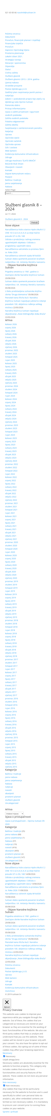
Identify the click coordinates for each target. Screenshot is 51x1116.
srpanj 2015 (10, 747)
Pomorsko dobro (12, 105)
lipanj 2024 (10, 405)
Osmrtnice (10, 991)
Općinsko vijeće (12, 137)
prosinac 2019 (11, 581)
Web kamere (11, 150)
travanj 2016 (10, 724)
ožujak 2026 (10, 340)
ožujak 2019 (10, 610)
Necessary (10, 1056)
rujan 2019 (10, 591)
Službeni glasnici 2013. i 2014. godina (22, 79)
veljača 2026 (10, 344)
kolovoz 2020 (11, 555)
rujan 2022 (10, 474)
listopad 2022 (11, 470)
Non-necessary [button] (9, 1082)
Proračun (9, 46)
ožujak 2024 (10, 415)
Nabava (8, 186)
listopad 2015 (11, 740)
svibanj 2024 (11, 409)
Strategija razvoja (13, 59)
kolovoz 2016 (11, 711)
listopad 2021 (11, 509)
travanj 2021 (10, 529)
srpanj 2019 (10, 597)
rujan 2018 (10, 630)
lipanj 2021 (10, 522)
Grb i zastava (11, 147)
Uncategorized (11, 803)
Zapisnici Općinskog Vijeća (17, 50)
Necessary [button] (7, 1053)
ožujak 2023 (10, 454)
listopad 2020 (11, 548)
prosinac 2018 (11, 620)
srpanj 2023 (10, 441)
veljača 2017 (10, 692)
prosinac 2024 (11, 386)
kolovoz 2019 (11, 594)
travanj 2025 (10, 373)
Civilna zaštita (11, 72)
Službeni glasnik (12, 76)
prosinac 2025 (11, 350)
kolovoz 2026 (11, 324)
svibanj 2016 (11, 721)
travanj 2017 (10, 685)
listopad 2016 (11, 705)
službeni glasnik (12, 800)
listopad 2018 (11, 627)
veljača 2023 (10, 457)
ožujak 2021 (10, 532)
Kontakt (8, 170)
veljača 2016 (10, 731)
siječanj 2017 (11, 695)
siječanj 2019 (11, 617)
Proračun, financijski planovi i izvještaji (22, 40)
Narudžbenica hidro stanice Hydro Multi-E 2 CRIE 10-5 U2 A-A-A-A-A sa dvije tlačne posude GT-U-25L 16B (25, 232)
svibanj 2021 (11, 526)
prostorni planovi (13, 796)
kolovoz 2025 (11, 363)
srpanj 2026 (10, 327)
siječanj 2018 (11, 656)
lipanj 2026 (10, 331)
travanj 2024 (10, 412)
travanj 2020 (10, 568)
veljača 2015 (10, 763)
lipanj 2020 (10, 561)
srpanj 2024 (10, 402)
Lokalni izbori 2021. (14, 56)
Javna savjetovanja (13, 183)
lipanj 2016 (10, 718)
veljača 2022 (10, 496)
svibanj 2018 (11, 643)
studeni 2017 (11, 662)
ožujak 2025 (10, 376)
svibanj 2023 (11, 448)
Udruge (8, 157)
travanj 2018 (10, 646)
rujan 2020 (10, 552)
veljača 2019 (10, 614)
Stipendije (9, 66)
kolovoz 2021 (11, 516)
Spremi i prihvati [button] (10, 1111)
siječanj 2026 (11, 347)
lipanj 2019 (10, 601)
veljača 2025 (10, 379)
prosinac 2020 (11, 542)
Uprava (8, 134)
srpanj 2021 (10, 519)
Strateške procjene (13, 85)
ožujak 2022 (10, 493)
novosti (8, 790)
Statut (8, 69)
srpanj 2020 (10, 558)
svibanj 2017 (11, 682)
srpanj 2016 (10, 714)
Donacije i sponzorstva (15, 63)
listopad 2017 (11, 666)
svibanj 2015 (11, 753)
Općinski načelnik (13, 141)
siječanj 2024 (11, 422)
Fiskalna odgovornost (14, 121)
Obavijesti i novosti (13, 167)
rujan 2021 (10, 513)
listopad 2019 (11, 588)
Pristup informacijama (15, 108)
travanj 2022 (10, 490)
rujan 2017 (10, 669)
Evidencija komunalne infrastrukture (21, 154)
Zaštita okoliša (11, 124)
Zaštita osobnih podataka (16, 118)
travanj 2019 (10, 607)
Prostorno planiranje (14, 53)
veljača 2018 (10, 653)
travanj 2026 (10, 337)
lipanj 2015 (10, 750)
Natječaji (9, 131)
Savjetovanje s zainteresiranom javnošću (23, 128)
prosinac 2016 (11, 698)
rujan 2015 (10, 744)
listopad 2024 (11, 392)
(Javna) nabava (12, 82)
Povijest (8, 177)
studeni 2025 (11, 353)
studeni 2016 (11, 701)
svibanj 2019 (11, 604)
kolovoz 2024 (11, 399)
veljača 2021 (10, 535)
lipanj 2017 (10, 679)
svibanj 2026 (11, 334)
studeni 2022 (11, 467)
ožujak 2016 (10, 727)
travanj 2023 (10, 451)
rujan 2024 (10, 395)
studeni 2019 (11, 584)
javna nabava (11, 777)
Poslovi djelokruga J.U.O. (16, 89)
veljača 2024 (10, 418)
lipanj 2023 (10, 444)
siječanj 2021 (11, 539)
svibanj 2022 (11, 487)
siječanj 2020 (11, 578)
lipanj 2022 (10, 483)
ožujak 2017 (10, 688)
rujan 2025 (10, 360)
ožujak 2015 (10, 760)
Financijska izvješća (14, 43)
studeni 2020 (11, 545)
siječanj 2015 (11, 766)
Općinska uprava (13, 144)
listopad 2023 (11, 431)
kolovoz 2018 (11, 633)
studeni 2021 (11, 506)
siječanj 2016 (11, 734)
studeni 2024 (11, 389)
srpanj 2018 (10, 636)
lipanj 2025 (10, 366)
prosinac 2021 (11, 503)
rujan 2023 (10, 435)
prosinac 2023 (11, 425)
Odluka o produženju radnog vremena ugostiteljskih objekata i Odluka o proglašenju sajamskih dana (22, 242)
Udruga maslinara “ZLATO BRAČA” (20, 160)
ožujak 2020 (10, 571)
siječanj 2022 (11, 500)
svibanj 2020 (11, 565)
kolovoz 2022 (11, 477)
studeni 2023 (11, 428)
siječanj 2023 (11, 461)
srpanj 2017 (10, 675)
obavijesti (9, 793)
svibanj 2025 (11, 369)
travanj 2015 (10, 757)
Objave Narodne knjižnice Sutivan (21, 266)
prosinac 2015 (11, 737)
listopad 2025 (11, 357)
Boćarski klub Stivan (14, 163)
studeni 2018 (11, 623)
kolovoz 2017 (11, 672)
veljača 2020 (10, 574)
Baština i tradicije (13, 180)
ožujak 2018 (10, 649)
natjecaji (9, 787)
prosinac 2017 (11, 659)
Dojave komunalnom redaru (18, 173)
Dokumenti (10, 37)
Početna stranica (12, 33)
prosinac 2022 (11, 464)
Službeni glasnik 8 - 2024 (16, 219)
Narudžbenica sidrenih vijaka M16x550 (23, 255)
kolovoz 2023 (11, 438)
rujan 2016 (10, 708)
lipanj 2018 (10, 640)
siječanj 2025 (11, 382)
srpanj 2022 (10, 480)
